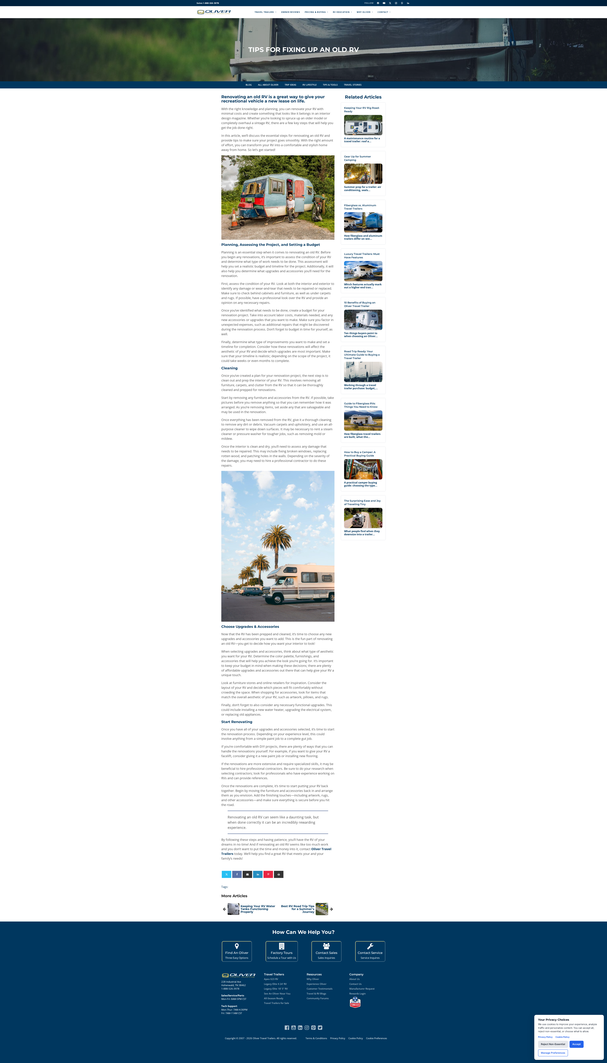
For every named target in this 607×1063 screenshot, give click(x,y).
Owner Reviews (290, 12)
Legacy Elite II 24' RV (275, 983)
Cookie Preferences (376, 1038)
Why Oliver (364, 12)
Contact (383, 12)
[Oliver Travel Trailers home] (214, 12)
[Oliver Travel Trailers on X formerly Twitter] (320, 1027)
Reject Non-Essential (553, 1044)
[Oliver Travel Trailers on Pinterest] (402, 3)
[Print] (278, 874)
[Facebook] (237, 874)
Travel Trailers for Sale (276, 1003)
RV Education (341, 12)
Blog (249, 84)
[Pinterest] (268, 874)
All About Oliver (268, 84)
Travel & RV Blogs (316, 993)
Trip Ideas (290, 84)
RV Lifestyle (310, 84)
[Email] (247, 874)
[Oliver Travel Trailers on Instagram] (396, 3)
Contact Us (355, 983)
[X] (226, 874)
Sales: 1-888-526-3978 (208, 3)
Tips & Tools (330, 84)
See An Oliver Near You (277, 993)
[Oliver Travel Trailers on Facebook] (378, 3)
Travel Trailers (264, 12)
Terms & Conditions (316, 1038)
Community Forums (318, 998)
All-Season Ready (273, 998)
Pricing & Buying (315, 12)
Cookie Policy (355, 1038)
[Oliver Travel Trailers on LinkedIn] (408, 3)
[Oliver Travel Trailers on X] (390, 3)
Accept (576, 1044)
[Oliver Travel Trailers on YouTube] (384, 3)
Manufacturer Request (362, 988)
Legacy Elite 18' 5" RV (276, 988)
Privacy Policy (337, 1038)
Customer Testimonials (319, 988)
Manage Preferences (553, 1052)
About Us (354, 979)
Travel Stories (353, 84)
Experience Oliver (316, 983)
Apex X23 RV (271, 979)
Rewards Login (357, 993)
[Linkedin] (258, 874)
